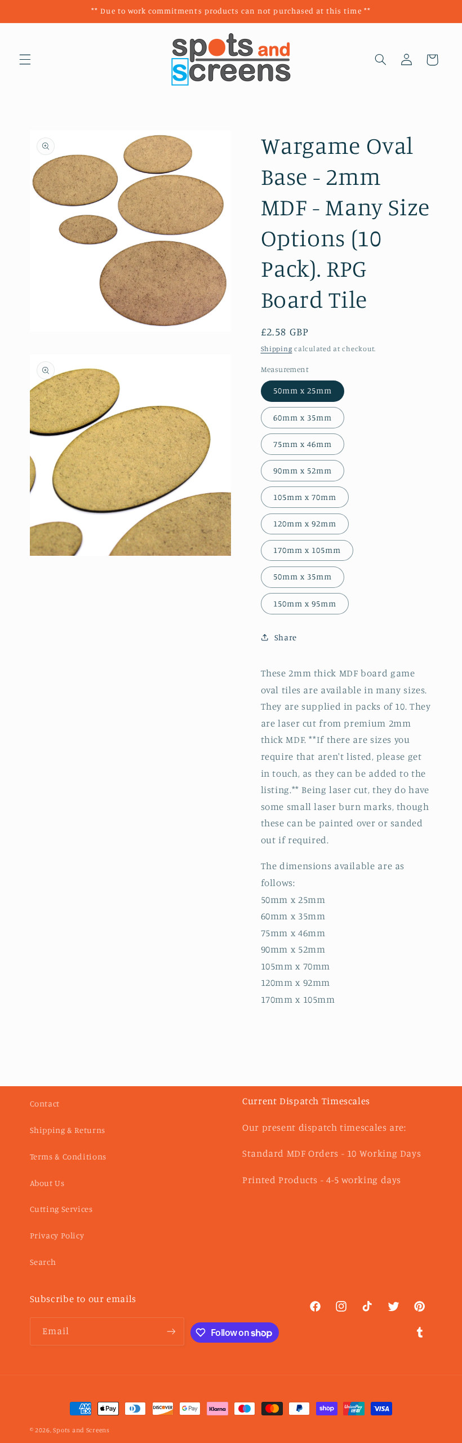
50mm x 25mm (302, 390)
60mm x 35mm (302, 417)
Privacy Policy (57, 1235)
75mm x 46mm (302, 444)
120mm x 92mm (305, 523)
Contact (45, 1103)
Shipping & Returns (67, 1130)
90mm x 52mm (302, 470)
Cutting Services (61, 1209)
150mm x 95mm (305, 603)
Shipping (276, 348)
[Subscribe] (171, 1331)
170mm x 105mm (307, 550)
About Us (47, 1183)
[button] (25, 60)
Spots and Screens (81, 1430)
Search (43, 1262)
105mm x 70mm (305, 497)
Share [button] (285, 637)
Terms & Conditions (68, 1156)
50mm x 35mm (302, 576)
